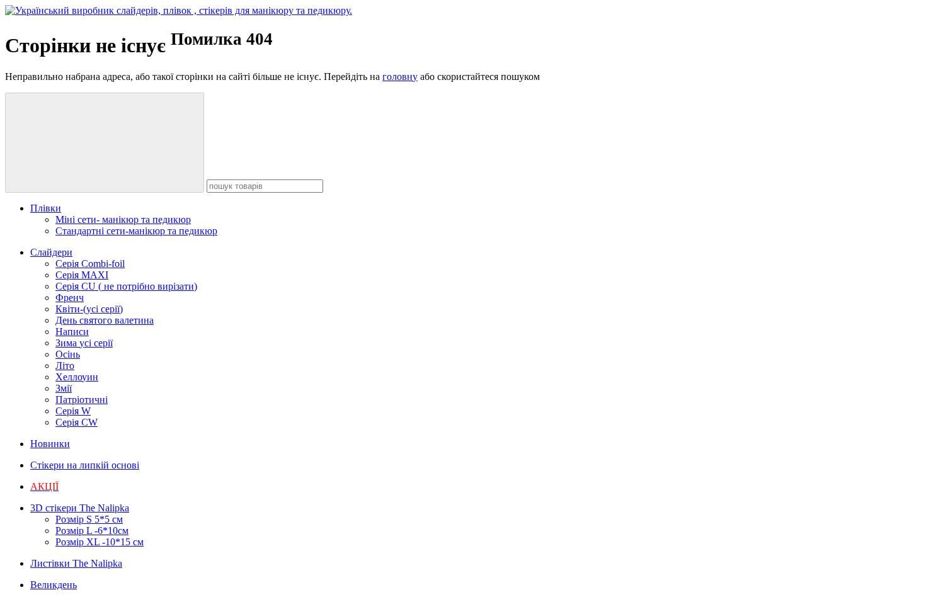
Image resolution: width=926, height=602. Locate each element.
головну (400, 76)
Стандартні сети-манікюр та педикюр (136, 230)
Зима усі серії (84, 343)
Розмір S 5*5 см (89, 519)
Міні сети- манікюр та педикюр (123, 219)
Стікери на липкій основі (84, 465)
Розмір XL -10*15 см (99, 542)
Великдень (53, 584)
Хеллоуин (76, 377)
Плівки (45, 208)
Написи (72, 331)
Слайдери (51, 252)
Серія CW (76, 422)
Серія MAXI (81, 275)
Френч (69, 297)
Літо (64, 365)
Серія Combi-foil (90, 263)
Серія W (73, 411)
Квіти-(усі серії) (89, 309)
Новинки (50, 443)
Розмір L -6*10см (92, 530)
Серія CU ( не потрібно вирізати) (126, 286)
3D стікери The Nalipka (79, 508)
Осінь (67, 354)
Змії (63, 388)
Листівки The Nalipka (76, 563)
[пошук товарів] (104, 143)
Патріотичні (81, 399)
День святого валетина (104, 320)
